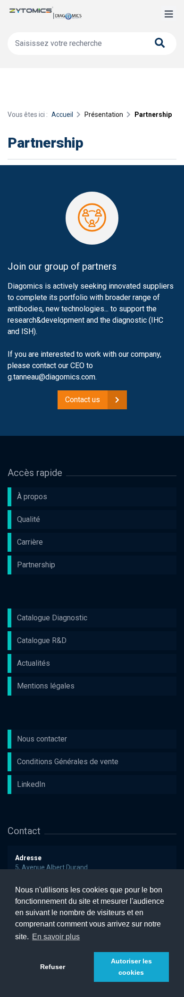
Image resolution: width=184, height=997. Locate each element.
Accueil (62, 114)
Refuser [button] (52, 967)
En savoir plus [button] (56, 937)
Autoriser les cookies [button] (131, 966)
